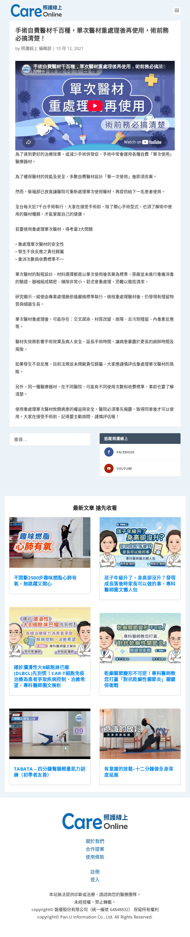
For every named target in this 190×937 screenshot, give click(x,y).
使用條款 (95, 857)
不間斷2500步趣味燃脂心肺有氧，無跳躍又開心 (45, 581)
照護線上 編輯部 (36, 48)
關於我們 (95, 841)
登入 (95, 880)
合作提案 (95, 849)
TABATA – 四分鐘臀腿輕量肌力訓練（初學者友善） (50, 772)
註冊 (95, 872)
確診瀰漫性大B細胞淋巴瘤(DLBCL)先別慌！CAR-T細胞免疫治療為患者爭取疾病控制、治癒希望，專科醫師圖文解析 (49, 676)
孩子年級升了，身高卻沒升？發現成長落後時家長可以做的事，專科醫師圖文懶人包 (140, 584)
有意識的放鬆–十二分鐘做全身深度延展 (138, 772)
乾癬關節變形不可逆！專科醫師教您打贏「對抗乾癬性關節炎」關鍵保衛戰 (140, 679)
